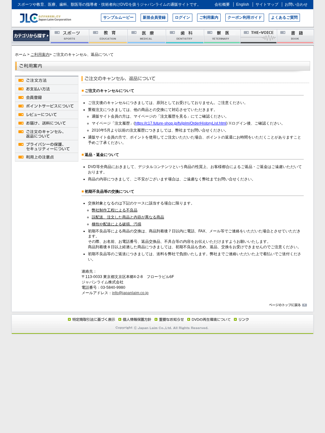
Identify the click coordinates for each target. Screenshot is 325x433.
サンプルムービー (118, 17)
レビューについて (46, 114)
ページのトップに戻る (162, 305)
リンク (240, 319)
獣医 (222, 36)
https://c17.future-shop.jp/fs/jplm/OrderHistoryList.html (180, 123)
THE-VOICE (259, 36)
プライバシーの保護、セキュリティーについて (46, 146)
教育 (108, 36)
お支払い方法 (46, 88)
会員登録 (46, 97)
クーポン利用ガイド (245, 17)
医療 (146, 36)
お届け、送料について (46, 123)
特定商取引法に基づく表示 (91, 319)
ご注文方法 (46, 80)
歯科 (185, 36)
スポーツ (69, 36)
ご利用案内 (208, 17)
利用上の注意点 (46, 156)
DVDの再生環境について (207, 319)
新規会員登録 (154, 17)
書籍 (295, 36)
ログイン (182, 17)
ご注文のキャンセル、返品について (46, 133)
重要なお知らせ (167, 319)
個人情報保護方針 (133, 319)
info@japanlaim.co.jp (130, 293)
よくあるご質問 (284, 17)
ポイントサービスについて (46, 105)
